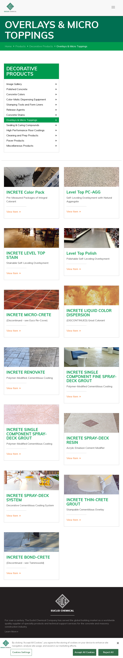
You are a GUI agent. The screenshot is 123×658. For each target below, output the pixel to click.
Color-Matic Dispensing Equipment (26, 99)
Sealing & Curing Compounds (22, 125)
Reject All (108, 652)
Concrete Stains (15, 114)
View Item (12, 211)
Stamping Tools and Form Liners (24, 104)
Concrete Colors (15, 94)
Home (8, 46)
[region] (61, 648)
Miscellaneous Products (19, 145)
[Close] (117, 643)
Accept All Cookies (84, 652)
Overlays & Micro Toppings (21, 120)
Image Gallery (14, 84)
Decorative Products (41, 46)
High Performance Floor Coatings (25, 130)
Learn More (11, 631)
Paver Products (15, 140)
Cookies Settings (21, 652)
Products (20, 46)
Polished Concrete (16, 89)
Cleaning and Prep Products (22, 135)
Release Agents (15, 109)
